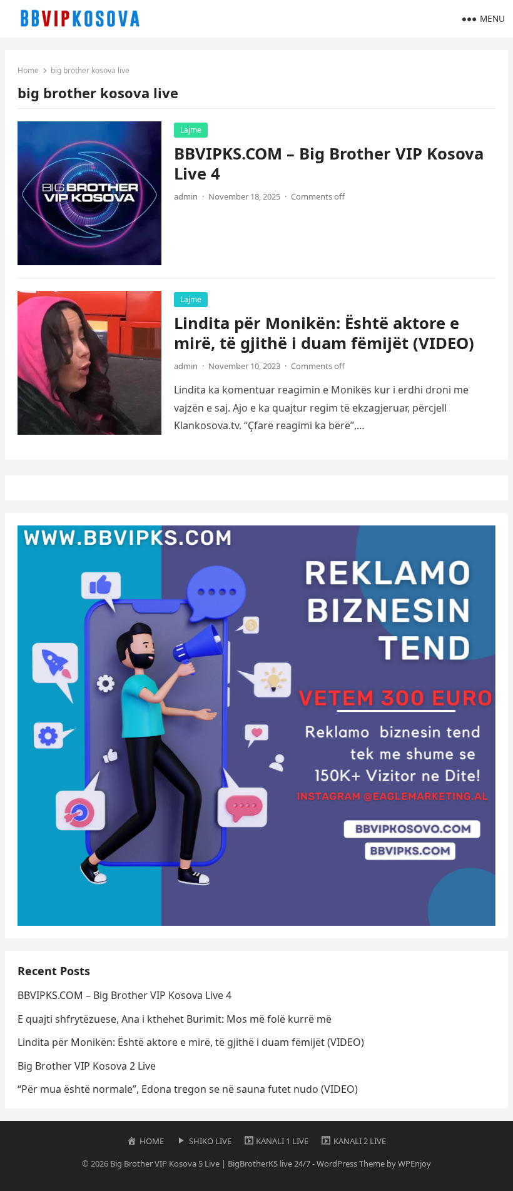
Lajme (190, 129)
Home (28, 70)
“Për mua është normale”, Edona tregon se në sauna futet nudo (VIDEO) (188, 1089)
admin (186, 196)
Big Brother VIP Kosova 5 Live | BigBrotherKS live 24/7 (210, 1163)
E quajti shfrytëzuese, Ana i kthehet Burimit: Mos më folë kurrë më (175, 1019)
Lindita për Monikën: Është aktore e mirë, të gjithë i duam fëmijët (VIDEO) (324, 333)
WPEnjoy (414, 1163)
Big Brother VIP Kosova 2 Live (87, 1066)
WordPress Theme (351, 1163)
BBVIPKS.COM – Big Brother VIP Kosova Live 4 (329, 164)
